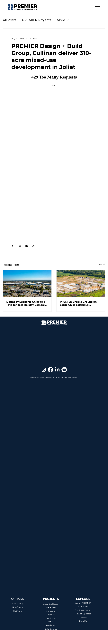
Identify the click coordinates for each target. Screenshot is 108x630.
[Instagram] (43, 369)
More (61, 20)
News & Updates (83, 614)
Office (51, 622)
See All (102, 264)
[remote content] (54, 153)
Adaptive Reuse (50, 604)
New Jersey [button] (17, 607)
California (17, 611)
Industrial (50, 611)
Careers (83, 617)
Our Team (83, 606)
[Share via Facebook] (12, 245)
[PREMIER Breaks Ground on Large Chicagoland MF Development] (81, 283)
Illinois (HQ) (17, 603)
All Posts (9, 20)
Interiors (51, 614)
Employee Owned (83, 610)
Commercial (51, 607)
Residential (51, 625)
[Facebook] (50, 369)
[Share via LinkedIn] (26, 245)
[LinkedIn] (57, 369)
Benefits (83, 621)
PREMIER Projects (36, 20)
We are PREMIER (83, 603)
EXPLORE (83, 599)
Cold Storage (51, 629)
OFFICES (17, 599)
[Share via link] (33, 245)
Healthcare (51, 618)
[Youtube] (64, 369)
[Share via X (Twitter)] (19, 245)
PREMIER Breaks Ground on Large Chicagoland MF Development (78, 303)
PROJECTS (51, 599)
